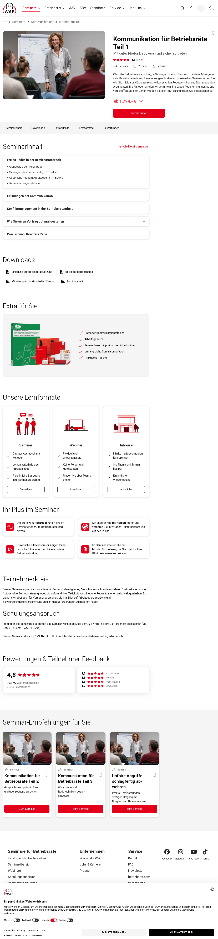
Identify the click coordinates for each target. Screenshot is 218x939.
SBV (83, 8)
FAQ (131, 864)
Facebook (167, 858)
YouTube (194, 858)
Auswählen (26, 489)
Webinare (14, 870)
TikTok (205, 858)
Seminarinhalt (14, 128)
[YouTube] (193, 851)
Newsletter (136, 870)
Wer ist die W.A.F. (91, 858)
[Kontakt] (211, 8)
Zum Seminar (27, 808)
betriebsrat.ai (137, 883)
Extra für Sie (62, 128)
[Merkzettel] (201, 8)
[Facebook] (167, 851)
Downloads (38, 128)
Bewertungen (111, 128)
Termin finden (139, 113)
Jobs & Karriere (90, 864)
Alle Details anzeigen (136, 146)
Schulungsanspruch (22, 877)
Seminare (18, 22)
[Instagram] (180, 851)
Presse (85, 870)
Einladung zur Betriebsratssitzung (32, 271)
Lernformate (86, 128)
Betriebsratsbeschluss (79, 271)
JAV (72, 8)
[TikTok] (205, 851)
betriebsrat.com (139, 877)
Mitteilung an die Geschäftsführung (33, 281)
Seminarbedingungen (22, 883)
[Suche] (182, 8)
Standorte (97, 8)
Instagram (180, 858)
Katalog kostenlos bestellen (27, 858)
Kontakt (133, 858)
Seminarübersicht (20, 864)
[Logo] (9, 8)
